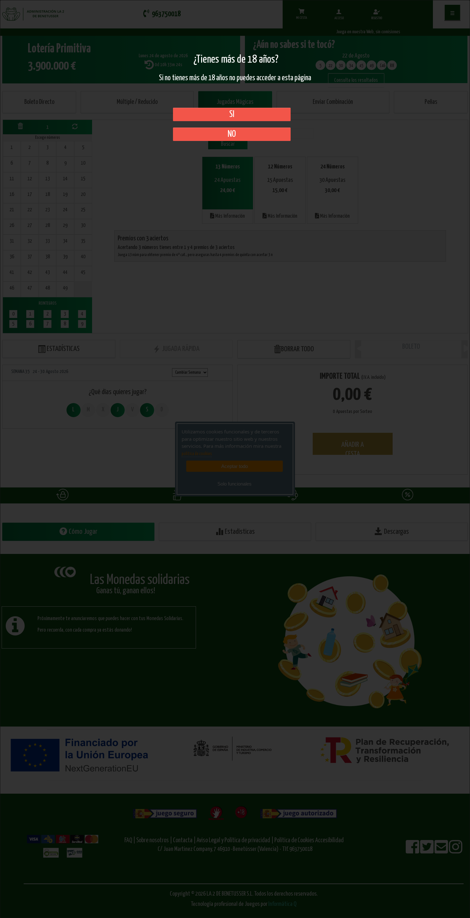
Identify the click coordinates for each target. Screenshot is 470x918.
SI (231, 114)
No (232, 134)
